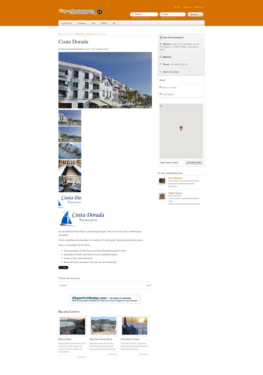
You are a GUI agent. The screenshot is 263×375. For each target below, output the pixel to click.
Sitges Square (175, 193)
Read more (81, 357)
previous (63, 285)
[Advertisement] (113, 1)
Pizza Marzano (175, 178)
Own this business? (173, 37)
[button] (181, 128)
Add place (187, 7)
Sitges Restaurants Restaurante (72, 49)
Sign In (177, 7)
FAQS (104, 23)
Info (93, 23)
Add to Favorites (171, 72)
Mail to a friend (169, 87)
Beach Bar (80, 34)
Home (60, 34)
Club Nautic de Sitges (130, 339)
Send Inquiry (168, 94)
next (148, 285)
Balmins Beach (64, 339)
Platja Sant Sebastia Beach (100, 339)
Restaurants (91, 34)
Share (162, 80)
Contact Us (66, 23)
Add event (199, 7)
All (114, 23)
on (84, 49)
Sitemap (82, 23)
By (59, 49)
